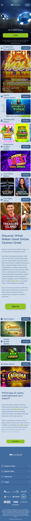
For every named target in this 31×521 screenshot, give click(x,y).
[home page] (15, 5)
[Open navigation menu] (2, 5)
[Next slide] (19, 47)
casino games (16, 409)
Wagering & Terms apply (15, 43)
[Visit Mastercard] (23, 501)
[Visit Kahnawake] (7, 497)
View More (26, 48)
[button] (15, 466)
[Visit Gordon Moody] (7, 502)
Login (27, 5)
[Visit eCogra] (16, 496)
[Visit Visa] (15, 502)
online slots (14, 281)
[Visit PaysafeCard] (15, 504)
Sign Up (15, 306)
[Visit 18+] (24, 497)
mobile (21, 425)
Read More (15, 441)
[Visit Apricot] (7, 491)
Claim (15, 35)
